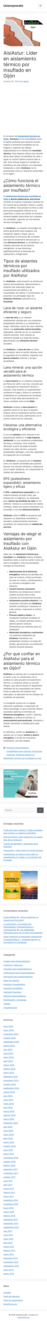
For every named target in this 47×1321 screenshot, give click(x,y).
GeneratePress (23, 1317)
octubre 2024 (9, 1084)
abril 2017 (7, 1185)
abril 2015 (7, 1243)
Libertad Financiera (12, 992)
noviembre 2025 (10, 1034)
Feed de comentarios (13, 1300)
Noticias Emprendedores (18, 748)
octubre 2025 (9, 1038)
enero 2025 (8, 1073)
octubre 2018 (9, 1162)
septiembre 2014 (11, 1266)
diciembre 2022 (10, 1123)
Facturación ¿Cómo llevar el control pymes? (23, 850)
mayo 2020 (8, 1134)
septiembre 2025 (11, 1042)
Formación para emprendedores (18, 977)
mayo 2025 (8, 1057)
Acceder (7, 1292)
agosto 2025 (9, 1046)
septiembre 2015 (11, 1227)
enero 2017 (8, 1196)
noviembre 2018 (10, 1158)
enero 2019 (8, 1154)
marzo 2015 (8, 1247)
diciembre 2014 (10, 1258)
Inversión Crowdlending (14, 984)
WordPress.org (10, 1304)
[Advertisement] (23, 110)
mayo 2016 (8, 1208)
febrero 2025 (9, 1069)
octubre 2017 (9, 1177)
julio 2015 (7, 1231)
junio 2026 (8, 1026)
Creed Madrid (9, 917)
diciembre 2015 (10, 1219)
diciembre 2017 (10, 1169)
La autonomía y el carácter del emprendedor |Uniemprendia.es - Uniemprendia (18, 927)
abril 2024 (8, 1107)
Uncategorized (10, 1008)
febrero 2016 (9, 1216)
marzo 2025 (8, 1065)
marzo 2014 (8, 1274)
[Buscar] (40, 810)
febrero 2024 (9, 1115)
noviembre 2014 (10, 1262)
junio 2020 (8, 1131)
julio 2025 (7, 1049)
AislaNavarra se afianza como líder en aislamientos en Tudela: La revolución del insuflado (22, 857)
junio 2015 (8, 1235)
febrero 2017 (9, 1192)
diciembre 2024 (10, 1077)
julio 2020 (7, 1127)
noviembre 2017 (10, 1173)
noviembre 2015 (10, 1223)
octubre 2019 (9, 1146)
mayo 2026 (8, 1030)
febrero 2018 (9, 1165)
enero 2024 (8, 1119)
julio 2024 (7, 1096)
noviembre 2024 (10, 1080)
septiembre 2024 (11, 1088)
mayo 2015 (8, 1239)
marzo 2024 (8, 1111)
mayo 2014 (8, 1270)
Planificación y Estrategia (14, 1000)
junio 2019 (8, 1150)
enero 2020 (8, 1142)
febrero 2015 (9, 1250)
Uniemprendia (13, 5)
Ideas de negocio (11, 980)
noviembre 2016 (10, 1204)
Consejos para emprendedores (17, 969)
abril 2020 (8, 1138)
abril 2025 (8, 1061)
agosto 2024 (9, 1092)
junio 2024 (8, 1100)
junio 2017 (8, 1181)
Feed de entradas (11, 1296)
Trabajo (6, 1004)
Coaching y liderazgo (13, 965)
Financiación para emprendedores (19, 973)
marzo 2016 (8, 1212)
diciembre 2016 (10, 1200)
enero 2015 (8, 1254)
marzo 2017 (8, 1189)
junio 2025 (8, 1053)
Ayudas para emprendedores (16, 961)
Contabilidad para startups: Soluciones (24, 751)
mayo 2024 (8, 1104)
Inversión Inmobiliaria (13, 988)
